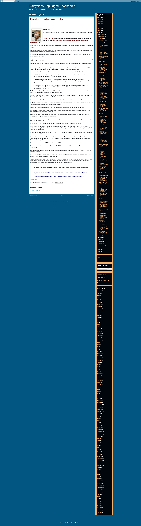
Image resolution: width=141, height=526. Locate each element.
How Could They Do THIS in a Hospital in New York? (103, 228)
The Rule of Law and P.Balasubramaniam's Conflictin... (103, 200)
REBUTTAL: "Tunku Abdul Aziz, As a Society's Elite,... (103, 74)
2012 (99, 25)
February (101, 245)
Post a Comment (36, 190)
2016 (99, 17)
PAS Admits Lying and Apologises (103, 83)
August (101, 42)
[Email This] (56, 183)
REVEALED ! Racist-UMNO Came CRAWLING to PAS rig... (103, 122)
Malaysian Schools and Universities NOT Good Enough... (103, 146)
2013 (99, 23)
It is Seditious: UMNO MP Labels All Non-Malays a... (103, 217)
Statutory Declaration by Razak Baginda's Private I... (103, 222)
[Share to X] (59, 183)
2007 (99, 249)
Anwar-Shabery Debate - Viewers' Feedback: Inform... (102, 152)
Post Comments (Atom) (64, 201)
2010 (99, 28)
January (101, 247)
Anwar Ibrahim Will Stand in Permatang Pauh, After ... (103, 58)
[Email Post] (53, 182)
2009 (99, 30)
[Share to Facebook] (60, 183)
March (101, 243)
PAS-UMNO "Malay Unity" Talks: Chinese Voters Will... (103, 47)
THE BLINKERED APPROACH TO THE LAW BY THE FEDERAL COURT (104, 279)
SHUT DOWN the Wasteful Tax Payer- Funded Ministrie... (103, 195)
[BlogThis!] (57, 183)
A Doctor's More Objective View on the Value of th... (103, 63)
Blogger (78, 522)
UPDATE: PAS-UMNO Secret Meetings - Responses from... (103, 104)
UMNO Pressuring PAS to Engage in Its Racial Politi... (103, 127)
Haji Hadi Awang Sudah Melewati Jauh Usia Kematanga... (103, 98)
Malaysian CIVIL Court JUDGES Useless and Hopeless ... (103, 189)
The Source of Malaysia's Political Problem (103, 174)
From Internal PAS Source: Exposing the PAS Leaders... (103, 110)
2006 (99, 251)
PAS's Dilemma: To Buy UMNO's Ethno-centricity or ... (103, 87)
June (100, 237)
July (100, 43)
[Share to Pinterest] (62, 183)
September (102, 40)
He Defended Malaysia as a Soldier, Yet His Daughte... (103, 233)
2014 (99, 21)
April (100, 241)
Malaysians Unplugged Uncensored (52, 6)
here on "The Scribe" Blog (39, 22)
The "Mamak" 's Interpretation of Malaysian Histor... (103, 184)
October (101, 38)
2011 (99, 27)
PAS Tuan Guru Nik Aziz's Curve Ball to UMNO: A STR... (103, 52)
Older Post (90, 195)
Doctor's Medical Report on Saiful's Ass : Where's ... (103, 78)
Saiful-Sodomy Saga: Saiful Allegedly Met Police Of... (103, 69)
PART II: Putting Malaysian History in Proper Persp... (103, 158)
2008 (99, 32)
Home (62, 195)
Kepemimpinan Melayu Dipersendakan (103, 163)
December (102, 34)
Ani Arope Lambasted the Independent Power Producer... (103, 134)
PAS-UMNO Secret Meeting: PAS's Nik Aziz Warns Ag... (103, 115)
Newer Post (33, 195)
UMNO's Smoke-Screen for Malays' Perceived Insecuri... (103, 169)
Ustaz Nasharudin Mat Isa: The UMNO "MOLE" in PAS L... (103, 92)
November (102, 36)
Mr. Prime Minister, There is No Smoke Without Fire (103, 206)
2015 (99, 19)
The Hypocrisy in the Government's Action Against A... (103, 140)
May (100, 239)
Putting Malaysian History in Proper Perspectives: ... (103, 179)
